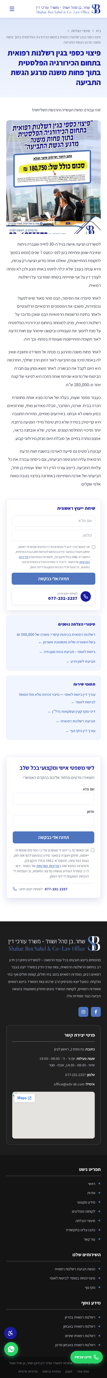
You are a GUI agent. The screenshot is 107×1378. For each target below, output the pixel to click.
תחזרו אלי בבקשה (53, 579)
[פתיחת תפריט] (12, 9)
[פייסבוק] (96, 1012)
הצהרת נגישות (51, 1371)
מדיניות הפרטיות (47, 865)
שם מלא (88, 789)
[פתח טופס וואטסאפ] (11, 1349)
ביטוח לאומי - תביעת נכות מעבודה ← (67, 651)
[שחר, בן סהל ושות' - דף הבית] (68, 9)
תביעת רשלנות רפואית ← (75, 720)
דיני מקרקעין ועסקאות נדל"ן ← (71, 711)
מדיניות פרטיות (28, 1371)
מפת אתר (83, 1371)
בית (98, 30)
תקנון (68, 1371)
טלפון (90, 811)
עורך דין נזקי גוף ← (80, 730)
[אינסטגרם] (83, 1012)
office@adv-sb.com (69, 1083)
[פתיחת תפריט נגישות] (10, 1333)
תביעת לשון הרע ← (80, 661)
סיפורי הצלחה (80, 30)
